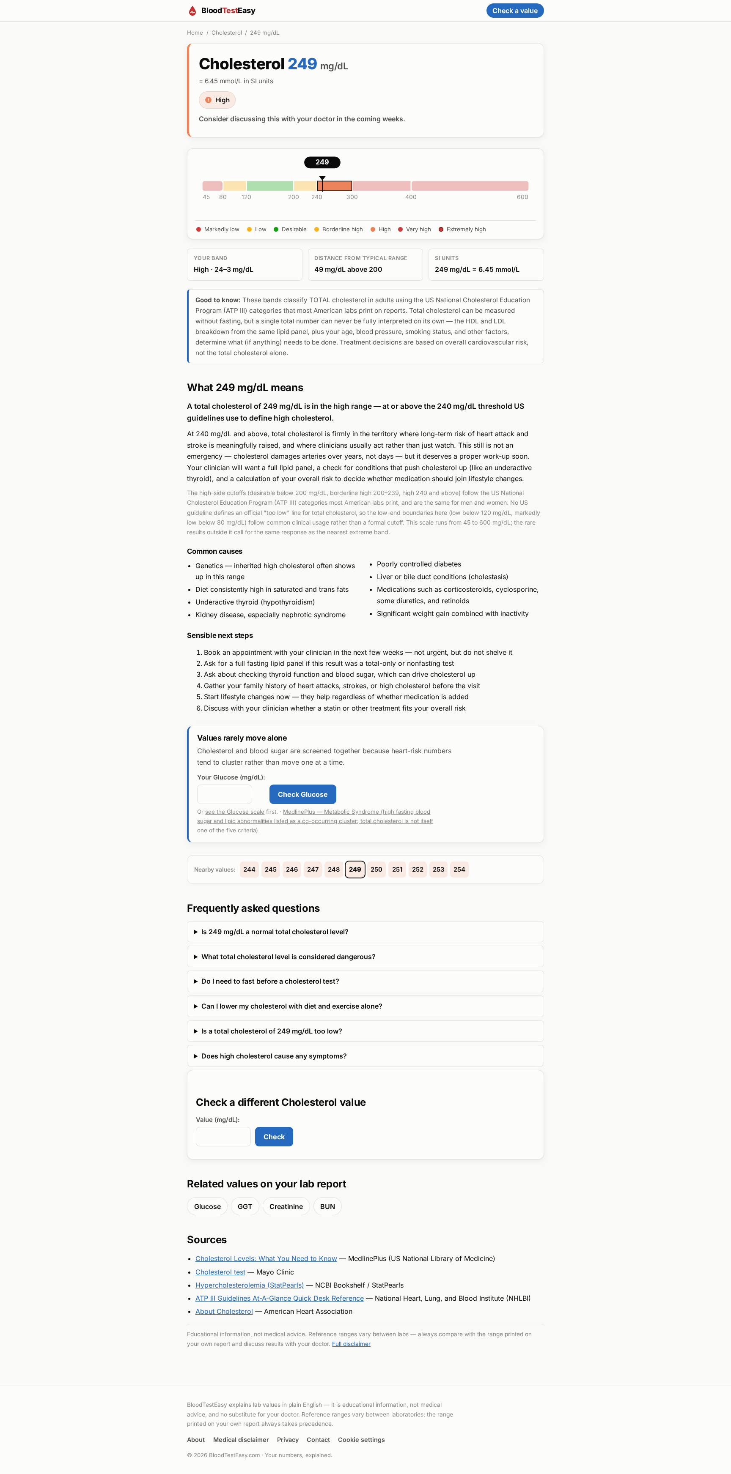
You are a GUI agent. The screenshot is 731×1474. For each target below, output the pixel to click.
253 (438, 869)
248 (334, 869)
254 (459, 869)
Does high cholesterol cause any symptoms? (274, 1056)
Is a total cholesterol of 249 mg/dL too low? (271, 1031)
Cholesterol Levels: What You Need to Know (266, 1258)
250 (376, 869)
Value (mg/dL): (218, 1120)
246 (292, 869)
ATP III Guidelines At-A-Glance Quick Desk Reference (279, 1298)
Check (274, 1136)
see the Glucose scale (234, 811)
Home (195, 32)
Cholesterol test (220, 1272)
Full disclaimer (351, 1343)
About (196, 1439)
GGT (245, 1206)
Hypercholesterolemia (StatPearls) (249, 1285)
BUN (327, 1206)
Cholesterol (227, 32)
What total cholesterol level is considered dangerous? (288, 956)
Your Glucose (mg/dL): (231, 777)
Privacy (288, 1439)
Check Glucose (303, 794)
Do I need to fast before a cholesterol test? (270, 981)
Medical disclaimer (241, 1439)
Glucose (207, 1206)
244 (249, 869)
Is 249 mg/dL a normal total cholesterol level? (275, 931)
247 (313, 869)
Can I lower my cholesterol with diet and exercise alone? (291, 1006)
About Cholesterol (224, 1311)
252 (417, 869)
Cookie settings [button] (361, 1439)
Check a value (515, 10)
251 (397, 869)
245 (271, 869)
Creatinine (286, 1206)
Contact (318, 1439)
